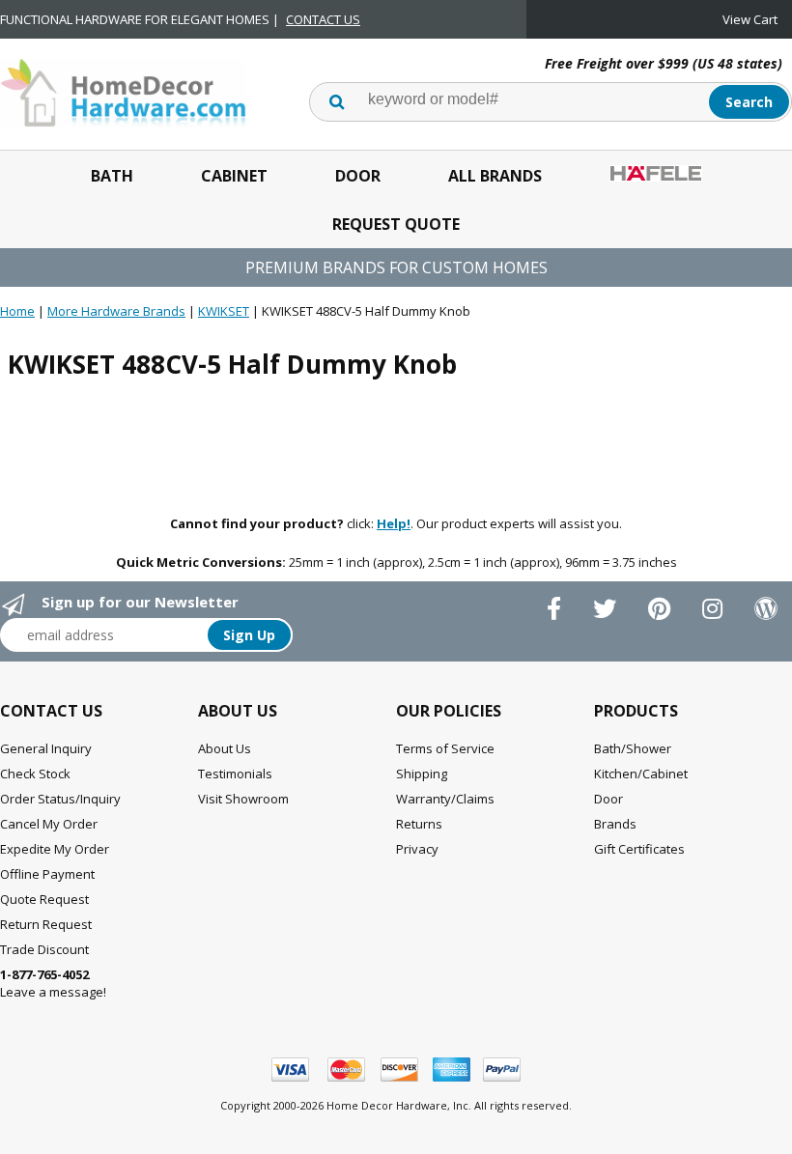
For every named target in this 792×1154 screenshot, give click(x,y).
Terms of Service (445, 748)
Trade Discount (44, 949)
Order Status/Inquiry (60, 798)
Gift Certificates (639, 849)
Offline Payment (47, 874)
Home (17, 311)
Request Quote (396, 224)
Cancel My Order (49, 823)
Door (358, 175)
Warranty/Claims (445, 798)
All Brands (495, 175)
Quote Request (44, 899)
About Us (224, 748)
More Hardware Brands (116, 311)
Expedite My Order (54, 849)
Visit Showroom (243, 798)
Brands (615, 823)
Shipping (421, 773)
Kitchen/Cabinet (641, 773)
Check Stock (35, 773)
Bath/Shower (632, 748)
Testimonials (235, 773)
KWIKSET (223, 311)
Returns (419, 823)
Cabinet (234, 175)
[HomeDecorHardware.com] (123, 90)
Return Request (46, 924)
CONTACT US (323, 19)
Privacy (417, 849)
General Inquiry (46, 748)
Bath (112, 175)
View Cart (750, 19)
